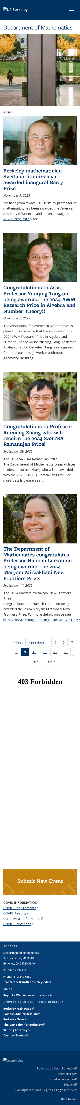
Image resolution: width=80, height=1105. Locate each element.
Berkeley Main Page (18, 1009)
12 (56, 653)
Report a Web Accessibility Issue (27, 995)
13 (67, 653)
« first (20, 642)
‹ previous (38, 642)
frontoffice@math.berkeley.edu (27, 982)
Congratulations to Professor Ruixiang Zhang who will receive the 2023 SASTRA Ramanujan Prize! (37, 435)
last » (52, 661)
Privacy (70, 1084)
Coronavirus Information (23, 918)
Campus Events (15, 1035)
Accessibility (67, 1074)
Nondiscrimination (63, 1079)
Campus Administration (21, 1014)
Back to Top (69, 1099)
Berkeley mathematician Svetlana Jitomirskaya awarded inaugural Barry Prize (33, 179)
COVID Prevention (18, 924)
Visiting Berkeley (16, 1030)
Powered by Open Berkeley (57, 1068)
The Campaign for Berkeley (24, 1025)
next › (37, 661)
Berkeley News (15, 1019)
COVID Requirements (21, 908)
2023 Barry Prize (17, 219)
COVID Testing (16, 913)
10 (35, 653)
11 (46, 653)
